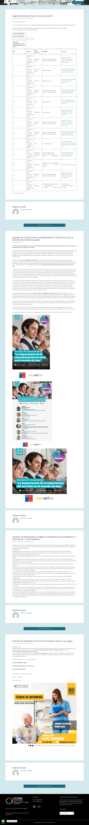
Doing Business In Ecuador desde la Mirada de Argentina (69, 81)
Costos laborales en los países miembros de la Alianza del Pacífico (67, 154)
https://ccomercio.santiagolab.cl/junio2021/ (23, 804)
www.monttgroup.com (19, 193)
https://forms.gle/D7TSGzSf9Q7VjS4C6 (63, 312)
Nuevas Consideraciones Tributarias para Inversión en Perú (68, 102)
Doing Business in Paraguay (69, 164)
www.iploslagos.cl (16, 680)
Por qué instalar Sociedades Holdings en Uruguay (68, 185)
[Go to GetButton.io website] (3, 823)
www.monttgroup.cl (20, 29)
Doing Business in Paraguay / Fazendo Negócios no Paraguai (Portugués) (69, 133)
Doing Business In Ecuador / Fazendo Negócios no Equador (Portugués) (69, 91)
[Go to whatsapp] (3, 821)
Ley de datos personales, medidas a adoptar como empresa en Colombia (68, 70)
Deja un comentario (17, 18)
